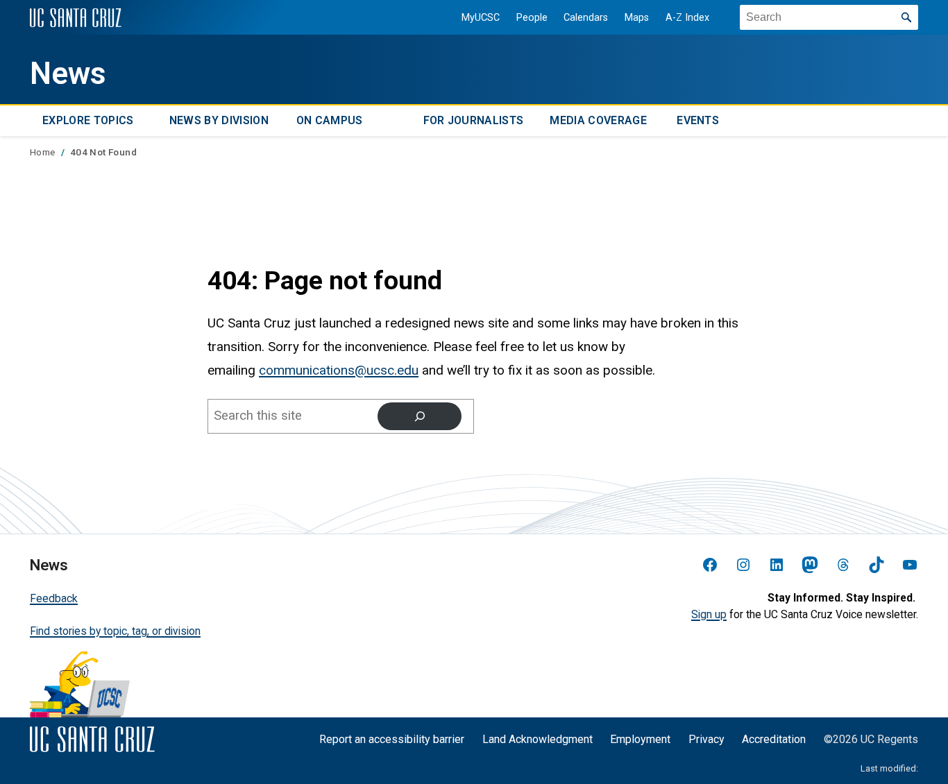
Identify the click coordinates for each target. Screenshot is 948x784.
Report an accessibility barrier (391, 739)
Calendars (586, 18)
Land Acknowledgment (537, 739)
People (532, 18)
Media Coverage (598, 121)
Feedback (54, 598)
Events (698, 121)
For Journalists (473, 121)
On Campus (329, 121)
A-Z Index (687, 18)
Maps (637, 18)
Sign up (709, 614)
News (68, 74)
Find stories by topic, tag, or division (115, 631)
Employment (640, 739)
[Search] (420, 416)
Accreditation (774, 739)
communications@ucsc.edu (338, 370)
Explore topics (87, 121)
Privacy (706, 739)
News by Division (219, 121)
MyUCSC (481, 18)
